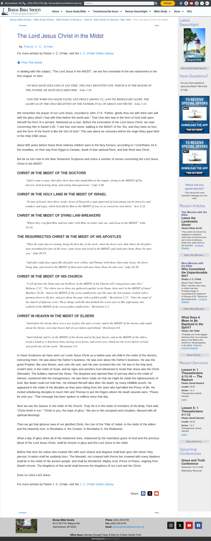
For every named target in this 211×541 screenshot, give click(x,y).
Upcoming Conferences (190, 451)
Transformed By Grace (105, 11)
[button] (143, 493)
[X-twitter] (186, 3)
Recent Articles (192, 205)
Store (177, 11)
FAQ (189, 11)
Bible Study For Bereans (68, 19)
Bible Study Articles (44, 19)
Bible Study (160, 11)
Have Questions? (193, 76)
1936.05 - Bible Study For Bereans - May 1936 (107, 19)
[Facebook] (198, 525)
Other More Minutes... (194, 308)
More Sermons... (194, 441)
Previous (22, 26)
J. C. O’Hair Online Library (96, 484)
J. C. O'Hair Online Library (96, 53)
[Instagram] (197, 3)
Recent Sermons (193, 362)
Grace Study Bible (76, 11)
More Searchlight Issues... (194, 68)
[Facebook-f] (181, 3)
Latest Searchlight (189, 22)
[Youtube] (191, 3)
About (55, 11)
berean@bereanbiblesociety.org (128, 527)
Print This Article (32, 62)
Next (158, 26)
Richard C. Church (112, 539)
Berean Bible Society (20, 19)
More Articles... (194, 355)
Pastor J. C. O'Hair (39, 46)
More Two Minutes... (194, 255)
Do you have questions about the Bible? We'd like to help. (194, 86)
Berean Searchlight (136, 11)
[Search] (156, 3)
